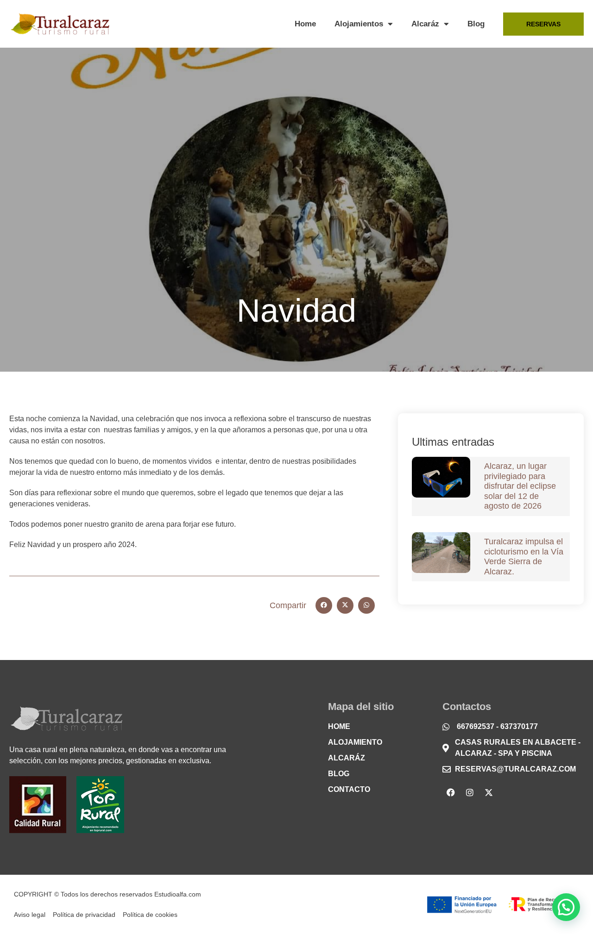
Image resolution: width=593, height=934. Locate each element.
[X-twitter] (488, 792)
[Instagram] (469, 792)
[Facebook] (450, 792)
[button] (323, 605)
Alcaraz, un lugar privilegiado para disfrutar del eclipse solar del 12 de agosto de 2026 (520, 486)
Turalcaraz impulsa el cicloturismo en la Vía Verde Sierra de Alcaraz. (523, 556)
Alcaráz (425, 23)
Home (305, 23)
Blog (476, 23)
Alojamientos (358, 23)
